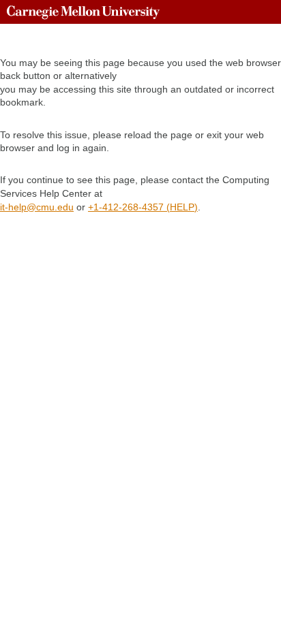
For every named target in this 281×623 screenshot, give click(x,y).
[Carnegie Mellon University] (83, 12)
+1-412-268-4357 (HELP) (143, 207)
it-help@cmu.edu (37, 207)
